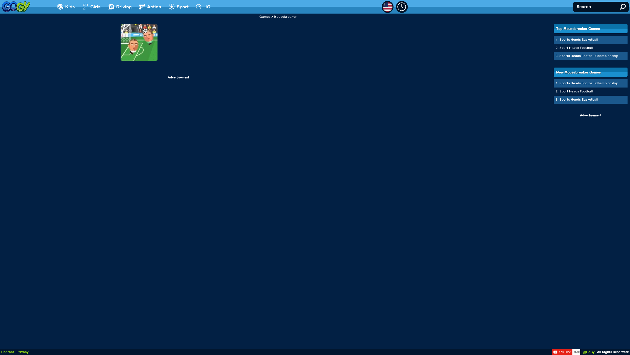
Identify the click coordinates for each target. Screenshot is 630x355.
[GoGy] (16, 7)
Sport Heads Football (576, 48)
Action (154, 6)
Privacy (22, 352)
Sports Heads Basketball (578, 39)
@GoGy (589, 352)
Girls (95, 6)
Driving (124, 6)
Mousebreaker (285, 16)
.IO (207, 6)
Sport (183, 6)
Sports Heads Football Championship (588, 56)
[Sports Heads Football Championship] (139, 42)
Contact (7, 352)
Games (264, 16)
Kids (70, 6)
